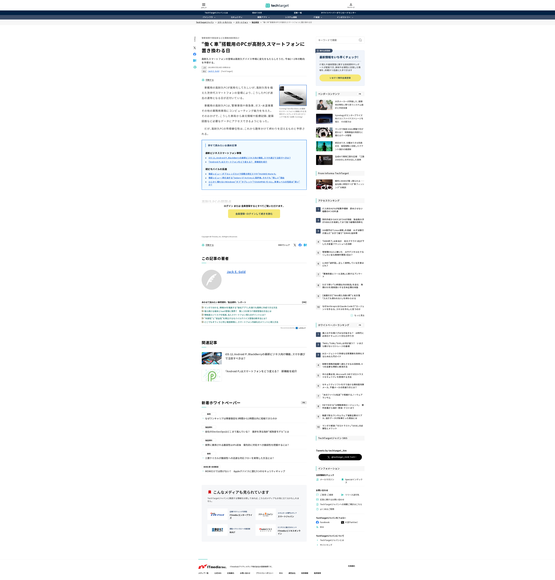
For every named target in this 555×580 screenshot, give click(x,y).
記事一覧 (298, 12)
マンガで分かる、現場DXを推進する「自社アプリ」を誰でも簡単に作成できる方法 (240, 307)
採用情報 (304, 573)
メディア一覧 (203, 573)
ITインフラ (208, 17)
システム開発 (291, 17)
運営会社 (291, 573)
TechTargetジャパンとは (216, 12)
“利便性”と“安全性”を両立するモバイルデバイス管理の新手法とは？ (235, 318)
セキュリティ (237, 17)
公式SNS (217, 573)
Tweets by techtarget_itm (331, 450)
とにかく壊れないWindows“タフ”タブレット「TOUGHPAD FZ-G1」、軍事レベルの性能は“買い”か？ (254, 183)
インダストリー (344, 17)
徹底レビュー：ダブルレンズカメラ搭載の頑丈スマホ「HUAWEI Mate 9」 (242, 173)
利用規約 (351, 566)
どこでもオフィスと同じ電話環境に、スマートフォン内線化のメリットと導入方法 (241, 322)
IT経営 (317, 17)
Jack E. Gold (236, 272)
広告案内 (230, 573)
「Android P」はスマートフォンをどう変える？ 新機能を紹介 (238, 161)
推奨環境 (317, 573)
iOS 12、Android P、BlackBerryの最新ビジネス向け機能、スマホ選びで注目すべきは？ (250, 157)
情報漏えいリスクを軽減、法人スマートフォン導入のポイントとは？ (235, 314)
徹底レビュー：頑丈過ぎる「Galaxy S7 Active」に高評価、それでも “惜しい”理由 (246, 177)
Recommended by (288, 328)
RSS (281, 573)
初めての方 (257, 12)
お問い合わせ (245, 573)
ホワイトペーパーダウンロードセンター (338, 12)
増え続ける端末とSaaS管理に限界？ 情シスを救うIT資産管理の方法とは (237, 311)
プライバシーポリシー (264, 573)
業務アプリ (262, 17)
